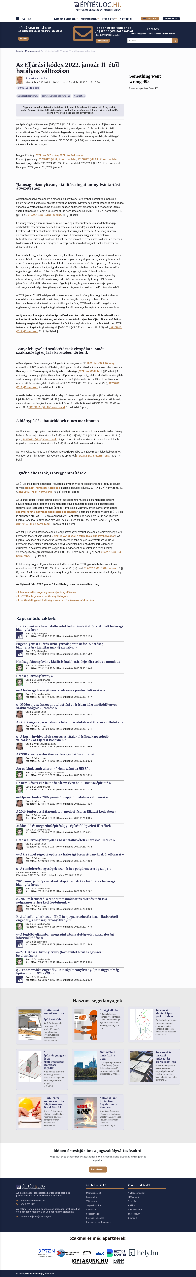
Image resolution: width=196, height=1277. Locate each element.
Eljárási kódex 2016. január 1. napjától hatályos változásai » (64, 797)
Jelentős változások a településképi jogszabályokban (83, 535)
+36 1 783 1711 (28, 1204)
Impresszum (134, 1214)
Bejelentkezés (171, 18)
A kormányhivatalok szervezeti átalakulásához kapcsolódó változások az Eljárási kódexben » (62, 738)
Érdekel (23, 38)
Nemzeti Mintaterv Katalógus (42, 487)
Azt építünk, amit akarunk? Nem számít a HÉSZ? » (53, 768)
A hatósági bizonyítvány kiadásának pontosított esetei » (62, 690)
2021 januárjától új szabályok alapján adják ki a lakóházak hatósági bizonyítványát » (65, 882)
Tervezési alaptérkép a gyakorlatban (164, 1013)
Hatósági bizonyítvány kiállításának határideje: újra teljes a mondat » (68, 662)
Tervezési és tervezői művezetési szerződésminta (166, 1057)
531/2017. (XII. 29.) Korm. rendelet (97, 159)
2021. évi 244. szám (71, 155)
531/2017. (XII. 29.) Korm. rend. (47, 407)
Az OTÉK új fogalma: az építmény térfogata (43, 596)
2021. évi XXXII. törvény (100, 363)
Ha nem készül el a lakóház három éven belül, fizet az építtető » (63, 783)
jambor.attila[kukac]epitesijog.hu (36, 1216)
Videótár (90, 1209)
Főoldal (19, 51)
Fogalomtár (108, 18)
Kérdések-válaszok (65, 18)
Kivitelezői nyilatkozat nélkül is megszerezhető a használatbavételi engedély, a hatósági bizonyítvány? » (67, 918)
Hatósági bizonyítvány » (34, 676)
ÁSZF (130, 1205)
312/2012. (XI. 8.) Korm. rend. (45, 214)
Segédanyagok (93, 1214)
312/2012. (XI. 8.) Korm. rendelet (57, 159)
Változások (126, 18)
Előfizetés (152, 18)
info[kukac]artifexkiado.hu (33, 1200)
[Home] (98, 6)
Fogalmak (90, 1197)
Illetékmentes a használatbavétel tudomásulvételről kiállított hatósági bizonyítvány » (69, 627)
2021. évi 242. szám (47, 155)
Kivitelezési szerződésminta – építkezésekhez (54, 1015)
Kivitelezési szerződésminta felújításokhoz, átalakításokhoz (54, 1102)
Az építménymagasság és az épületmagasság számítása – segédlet (56, 1060)
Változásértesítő (136, 1193)
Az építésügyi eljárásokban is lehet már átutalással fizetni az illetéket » (70, 722)
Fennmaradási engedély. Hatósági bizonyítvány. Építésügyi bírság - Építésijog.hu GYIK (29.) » (69, 971)
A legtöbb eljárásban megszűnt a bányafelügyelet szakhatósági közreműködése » (65, 936)
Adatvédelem (134, 1209)
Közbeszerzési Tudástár (97, 1222)
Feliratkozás (102, 41)
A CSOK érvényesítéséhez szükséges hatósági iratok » (56, 754)
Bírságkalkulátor (111, 1010)
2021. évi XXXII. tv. (89, 371)
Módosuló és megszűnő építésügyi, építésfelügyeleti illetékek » (65, 826)
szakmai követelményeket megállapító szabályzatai (46, 511)
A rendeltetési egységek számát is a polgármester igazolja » (65, 868)
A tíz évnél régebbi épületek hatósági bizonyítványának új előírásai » (72, 854)
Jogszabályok (92, 1205)
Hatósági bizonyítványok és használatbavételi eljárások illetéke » (65, 840)
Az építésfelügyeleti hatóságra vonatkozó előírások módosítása (56, 600)
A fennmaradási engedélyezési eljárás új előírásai (47, 592)
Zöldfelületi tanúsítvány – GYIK (109, 1055)
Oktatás (131, 1218)
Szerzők (132, 1201)
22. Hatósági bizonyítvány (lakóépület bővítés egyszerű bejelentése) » (59, 953)
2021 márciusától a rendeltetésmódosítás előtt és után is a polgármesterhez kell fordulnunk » (61, 900)
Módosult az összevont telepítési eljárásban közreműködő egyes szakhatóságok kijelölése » (66, 706)
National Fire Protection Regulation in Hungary (108, 1102)
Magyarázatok (89, 18)
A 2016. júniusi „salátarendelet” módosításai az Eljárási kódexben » (66, 811)
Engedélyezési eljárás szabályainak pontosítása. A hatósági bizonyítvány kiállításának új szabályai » (60, 645)
